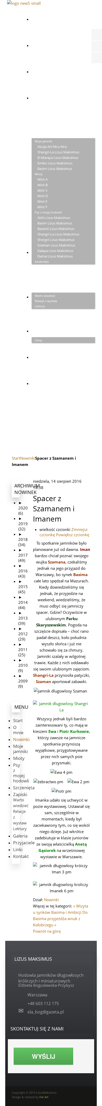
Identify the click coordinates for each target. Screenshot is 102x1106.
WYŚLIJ (43, 1056)
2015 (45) (23, 586)
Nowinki (27, 458)
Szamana (56, 562)
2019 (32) (23, 523)
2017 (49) (23, 555)
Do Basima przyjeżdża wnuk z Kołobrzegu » (60, 918)
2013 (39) (23, 618)
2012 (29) (23, 634)
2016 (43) (23, 571)
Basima (80, 574)
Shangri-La (43, 675)
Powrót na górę (47, 931)
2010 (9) (23, 665)
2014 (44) (23, 602)
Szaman (43, 681)
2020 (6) (23, 508)
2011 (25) (23, 649)
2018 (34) (23, 539)
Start (16, 458)
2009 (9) (23, 681)
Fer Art (43, 1097)
